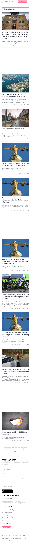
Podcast (18, 477)
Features (4, 481)
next (15, 451)
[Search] (29, 2)
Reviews (4, 477)
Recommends (19, 479)
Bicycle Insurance (20, 483)
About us (4, 473)
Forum (18, 473)
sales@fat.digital (19, 515)
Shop (17, 481)
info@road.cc (14, 510)
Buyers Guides (5, 479)
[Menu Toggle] (2, 1)
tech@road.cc (13, 512)
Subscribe (23, 2)
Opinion (18, 475)
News (3, 475)
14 (26, 448)
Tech (3, 483)
